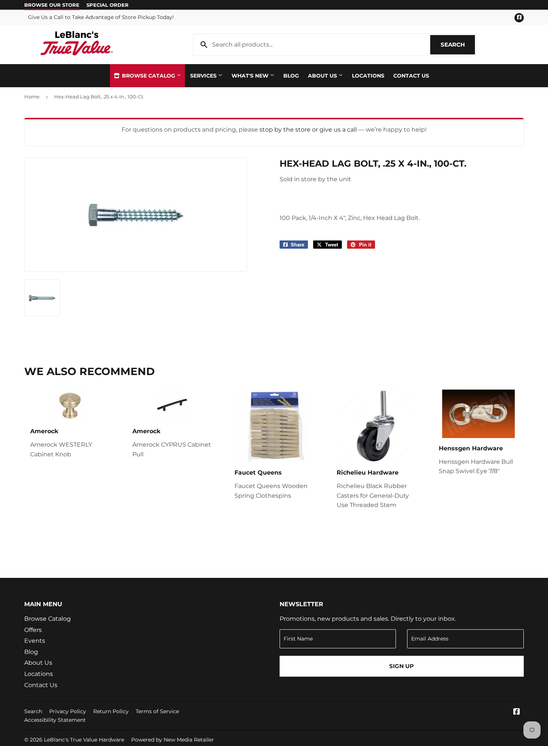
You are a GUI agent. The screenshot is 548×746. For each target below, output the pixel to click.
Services (204, 76)
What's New (251, 76)
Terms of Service (157, 711)
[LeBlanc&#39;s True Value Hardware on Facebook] (516, 712)
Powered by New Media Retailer (172, 740)
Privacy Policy (67, 711)
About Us (323, 76)
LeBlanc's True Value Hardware (84, 740)
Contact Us (411, 76)
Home (32, 97)
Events (34, 640)
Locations (368, 76)
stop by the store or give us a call (308, 129)
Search (458, 44)
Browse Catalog (148, 76)
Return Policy (111, 711)
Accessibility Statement (55, 720)
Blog (291, 76)
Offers (33, 629)
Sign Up (401, 666)
